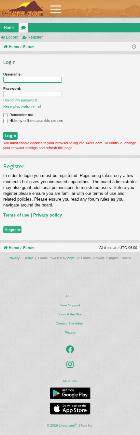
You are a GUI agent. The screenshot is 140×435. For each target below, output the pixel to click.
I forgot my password (20, 100)
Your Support (70, 305)
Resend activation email (22, 106)
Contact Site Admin (70, 323)
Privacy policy (47, 215)
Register (35, 37)
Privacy (70, 332)
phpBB (72, 258)
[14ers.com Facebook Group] (70, 349)
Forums (24, 28)
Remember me (20, 115)
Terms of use (16, 215)
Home (9, 27)
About (70, 296)
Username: (12, 74)
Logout (12, 37)
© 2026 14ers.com (62, 425)
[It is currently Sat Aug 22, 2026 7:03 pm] (134, 47)
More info (70, 381)
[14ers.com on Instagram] (70, 364)
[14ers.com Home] (23, 9)
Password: (12, 88)
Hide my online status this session (35, 121)
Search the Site (70, 314)
